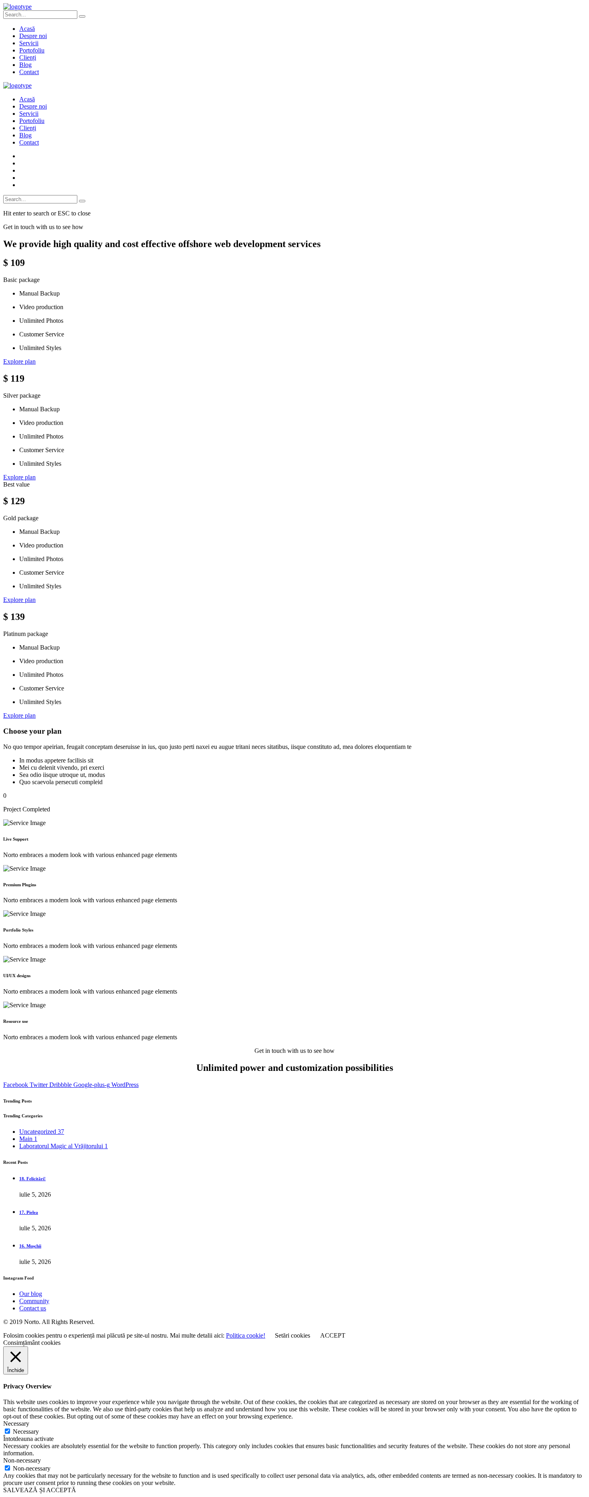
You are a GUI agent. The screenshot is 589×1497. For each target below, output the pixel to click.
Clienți (27, 57)
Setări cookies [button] (292, 1335)
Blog (25, 64)
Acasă (27, 28)
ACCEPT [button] (332, 1335)
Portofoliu (31, 50)
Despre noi (33, 35)
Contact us (32, 1308)
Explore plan (19, 361)
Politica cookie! (245, 1335)
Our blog (30, 1293)
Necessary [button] (16, 1423)
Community (34, 1301)
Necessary (26, 1431)
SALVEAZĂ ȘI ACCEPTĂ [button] (39, 1490)
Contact (29, 71)
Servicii (28, 43)
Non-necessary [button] (22, 1460)
